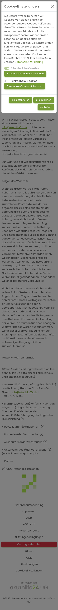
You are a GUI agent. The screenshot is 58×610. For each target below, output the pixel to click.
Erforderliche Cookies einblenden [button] (25, 73)
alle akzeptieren (20, 100)
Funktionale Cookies (23, 81)
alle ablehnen (43, 100)
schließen (45, 107)
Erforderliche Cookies (24, 68)
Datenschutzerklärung (29, 62)
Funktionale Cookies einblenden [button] (24, 86)
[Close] (52, 6)
